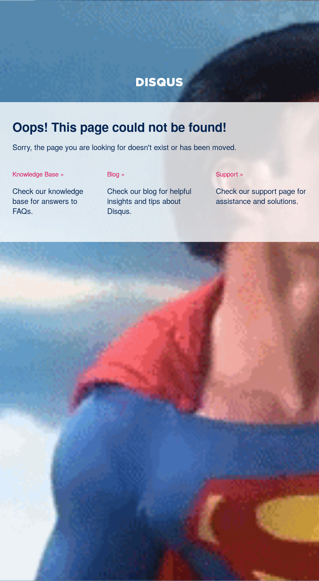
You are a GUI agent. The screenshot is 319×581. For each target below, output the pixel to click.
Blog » (116, 173)
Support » (229, 173)
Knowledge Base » (38, 173)
